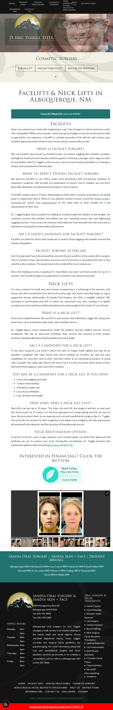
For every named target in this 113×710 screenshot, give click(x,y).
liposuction (53, 445)
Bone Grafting (94, 628)
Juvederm (91, 676)
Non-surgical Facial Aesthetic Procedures (92, 636)
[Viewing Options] (6, 704)
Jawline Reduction (95, 643)
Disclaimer (68, 691)
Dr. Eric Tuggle (71, 626)
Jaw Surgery (93, 621)
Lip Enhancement (95, 647)
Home (12, 3)
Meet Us (75, 687)
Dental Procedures (58, 683)
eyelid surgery (102, 198)
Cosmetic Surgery (56, 58)
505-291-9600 (44, 613)
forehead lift (18, 202)
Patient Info (35, 683)
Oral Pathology (94, 609)
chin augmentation (46, 202)
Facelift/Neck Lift (50, 68)
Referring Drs (33, 691)
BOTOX (68, 445)
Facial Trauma (93, 606)
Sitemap (83, 691)
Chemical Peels (94, 665)
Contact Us (52, 691)
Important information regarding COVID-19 (56, 706)
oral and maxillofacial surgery (50, 650)
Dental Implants (95, 624)
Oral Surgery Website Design (48, 698)
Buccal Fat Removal (81, 68)
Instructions (88, 3)
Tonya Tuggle (72, 638)
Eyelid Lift (25, 68)
